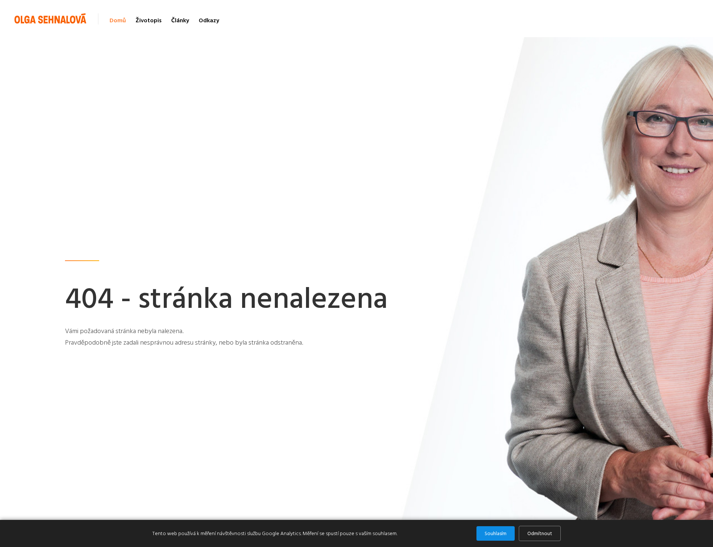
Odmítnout (539, 533)
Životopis (149, 20)
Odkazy (209, 20)
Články (180, 20)
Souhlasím (496, 533)
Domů (118, 20)
